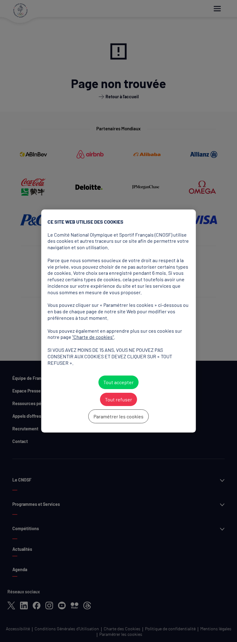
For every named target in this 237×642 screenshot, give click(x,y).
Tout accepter (118, 382)
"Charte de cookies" (93, 337)
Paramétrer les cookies (118, 416)
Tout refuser (118, 399)
